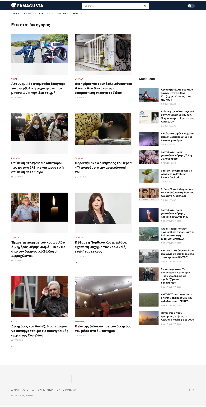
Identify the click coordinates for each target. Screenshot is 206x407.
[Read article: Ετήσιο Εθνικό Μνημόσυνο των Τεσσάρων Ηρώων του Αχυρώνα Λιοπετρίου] (149, 194)
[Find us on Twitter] (193, 390)
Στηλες (76, 14)
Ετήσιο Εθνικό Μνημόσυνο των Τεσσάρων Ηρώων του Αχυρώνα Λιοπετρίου (177, 192)
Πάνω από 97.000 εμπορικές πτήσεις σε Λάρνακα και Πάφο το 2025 (177, 316)
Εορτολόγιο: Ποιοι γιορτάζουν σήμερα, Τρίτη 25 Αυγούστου (176, 155)
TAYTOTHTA (27, 390)
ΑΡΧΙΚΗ (15, 390)
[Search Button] (146, 6)
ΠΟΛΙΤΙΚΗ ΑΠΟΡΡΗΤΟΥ (48, 390)
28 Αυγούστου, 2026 (171, 324)
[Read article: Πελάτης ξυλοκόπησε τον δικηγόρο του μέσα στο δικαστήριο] (103, 296)
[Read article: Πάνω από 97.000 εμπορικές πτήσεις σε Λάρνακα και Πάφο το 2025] (149, 318)
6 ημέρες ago (169, 126)
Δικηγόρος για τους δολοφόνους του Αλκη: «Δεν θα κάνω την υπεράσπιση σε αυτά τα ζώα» (103, 88)
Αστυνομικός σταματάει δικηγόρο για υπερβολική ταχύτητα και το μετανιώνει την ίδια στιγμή (38, 88)
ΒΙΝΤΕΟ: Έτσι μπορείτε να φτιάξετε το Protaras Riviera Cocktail (176, 174)
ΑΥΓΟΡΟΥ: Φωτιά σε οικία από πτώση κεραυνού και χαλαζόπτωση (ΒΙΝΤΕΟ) (176, 298)
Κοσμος (16, 321)
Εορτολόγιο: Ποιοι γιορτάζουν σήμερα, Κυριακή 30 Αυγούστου (174, 213)
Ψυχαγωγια (45, 14)
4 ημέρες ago (169, 104)
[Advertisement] (167, 46)
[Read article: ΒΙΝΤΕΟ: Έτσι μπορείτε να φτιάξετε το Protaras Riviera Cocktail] (149, 176)
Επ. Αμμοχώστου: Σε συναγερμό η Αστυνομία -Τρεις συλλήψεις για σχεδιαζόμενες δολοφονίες (175, 276)
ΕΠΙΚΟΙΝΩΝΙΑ (69, 390)
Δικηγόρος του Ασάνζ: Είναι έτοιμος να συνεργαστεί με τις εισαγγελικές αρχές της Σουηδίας (39, 330)
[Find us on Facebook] (189, 390)
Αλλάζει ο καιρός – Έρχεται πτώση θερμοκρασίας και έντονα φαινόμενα (177, 137)
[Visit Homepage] (27, 6)
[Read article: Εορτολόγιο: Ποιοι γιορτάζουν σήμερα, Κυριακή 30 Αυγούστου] (149, 215)
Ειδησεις (29, 14)
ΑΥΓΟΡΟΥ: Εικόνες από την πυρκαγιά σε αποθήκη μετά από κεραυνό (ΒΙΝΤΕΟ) (177, 254)
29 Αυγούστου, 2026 (171, 221)
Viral (14, 79)
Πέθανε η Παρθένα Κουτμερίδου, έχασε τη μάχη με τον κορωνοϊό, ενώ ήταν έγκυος (101, 246)
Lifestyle (61, 14)
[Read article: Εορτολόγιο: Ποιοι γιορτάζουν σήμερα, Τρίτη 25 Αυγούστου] (149, 157)
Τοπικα (15, 14)
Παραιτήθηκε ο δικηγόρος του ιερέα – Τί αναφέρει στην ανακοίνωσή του (103, 167)
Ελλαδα (79, 79)
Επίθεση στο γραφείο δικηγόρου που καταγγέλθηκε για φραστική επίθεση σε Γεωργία (37, 167)
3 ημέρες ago (169, 144)
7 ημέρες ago (169, 163)
